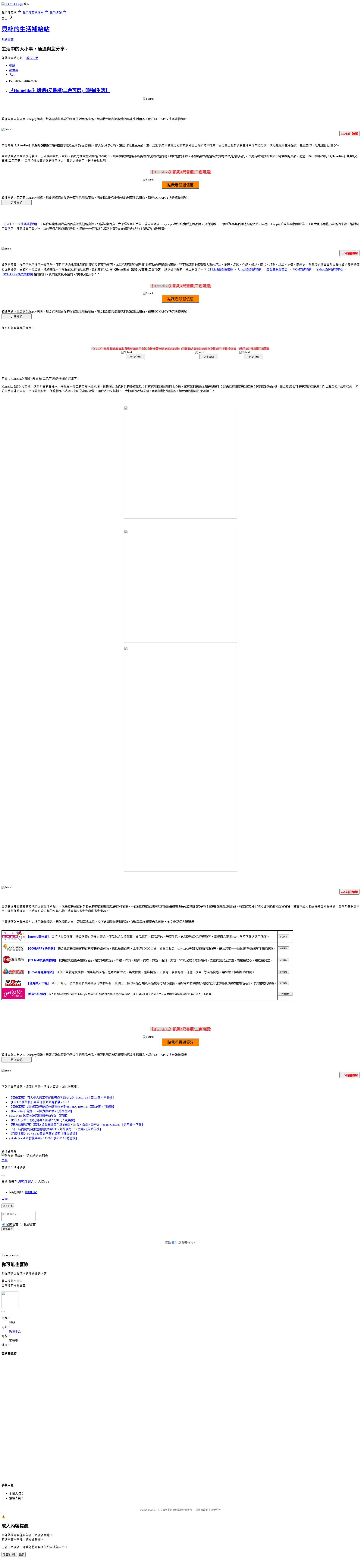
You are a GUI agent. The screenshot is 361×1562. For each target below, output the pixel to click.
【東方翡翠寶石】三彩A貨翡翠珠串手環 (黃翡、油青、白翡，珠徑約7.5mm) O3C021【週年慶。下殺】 (77, 1124)
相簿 (12, 65)
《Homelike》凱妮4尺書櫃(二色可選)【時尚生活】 (59, 90)
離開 (21, 1554)
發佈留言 (8, 1229)
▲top (5, 1198)
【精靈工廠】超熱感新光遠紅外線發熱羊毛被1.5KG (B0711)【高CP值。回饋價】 (62, 1106)
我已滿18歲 (9, 1554)
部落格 (13, 70)
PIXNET (152, 1509)
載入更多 (8, 1206)
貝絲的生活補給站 (26, 29)
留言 (31, 1181)
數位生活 (32, 58)
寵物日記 (31, 1192)
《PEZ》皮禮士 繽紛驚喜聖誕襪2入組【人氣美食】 (43, 1120)
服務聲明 (216, 1509)
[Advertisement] (180, 1416)
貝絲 (5, 1160)
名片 (12, 74)
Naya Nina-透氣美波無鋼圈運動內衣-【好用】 (39, 1115)
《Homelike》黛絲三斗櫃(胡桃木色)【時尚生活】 (41, 1111)
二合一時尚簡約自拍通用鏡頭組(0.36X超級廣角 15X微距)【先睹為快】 (56, 1129)
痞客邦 (22, 1181)
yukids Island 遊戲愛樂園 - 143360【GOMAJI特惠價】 (44, 1138)
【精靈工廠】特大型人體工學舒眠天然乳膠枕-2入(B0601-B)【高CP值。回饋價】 (62, 1097)
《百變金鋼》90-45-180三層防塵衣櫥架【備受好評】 (44, 1133)
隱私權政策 (202, 1509)
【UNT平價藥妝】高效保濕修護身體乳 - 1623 (39, 1102)
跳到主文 (8, 39)
